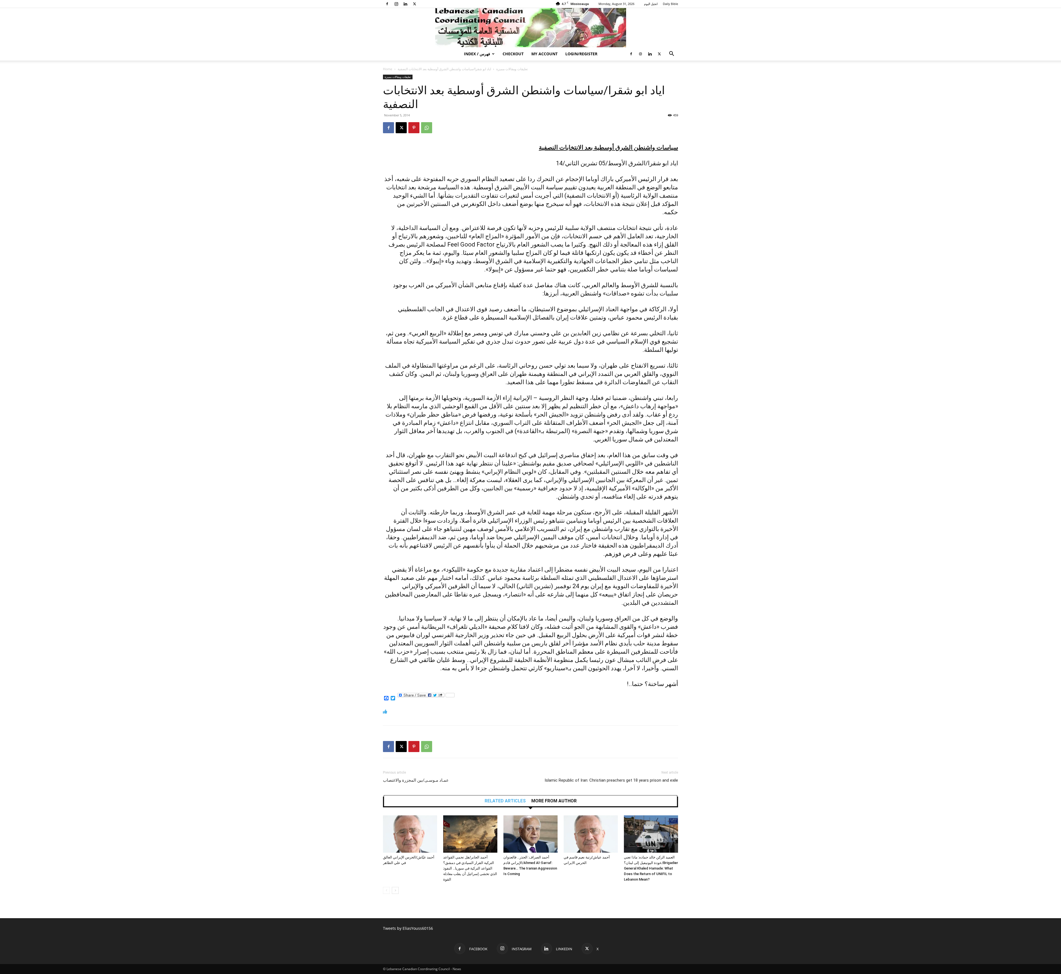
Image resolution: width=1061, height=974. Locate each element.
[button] (671, 54)
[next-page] (395, 890)
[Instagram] (396, 4)
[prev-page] (386, 890)
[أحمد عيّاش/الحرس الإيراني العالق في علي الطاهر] (410, 834)
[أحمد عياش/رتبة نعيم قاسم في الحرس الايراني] (591, 834)
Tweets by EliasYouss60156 (408, 928)
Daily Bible (670, 4)
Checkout (513, 53)
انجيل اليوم (651, 4)
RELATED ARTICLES (505, 801)
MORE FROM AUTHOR (554, 801)
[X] (414, 4)
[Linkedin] (405, 4)
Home (387, 69)
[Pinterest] (413, 127)
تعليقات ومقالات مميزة (512, 69)
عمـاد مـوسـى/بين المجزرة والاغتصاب (416, 780)
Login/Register (581, 53)
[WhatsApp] (426, 127)
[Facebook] (387, 4)
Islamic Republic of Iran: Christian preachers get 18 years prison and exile (611, 780)
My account (544, 53)
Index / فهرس (477, 53)
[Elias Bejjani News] (530, 27)
